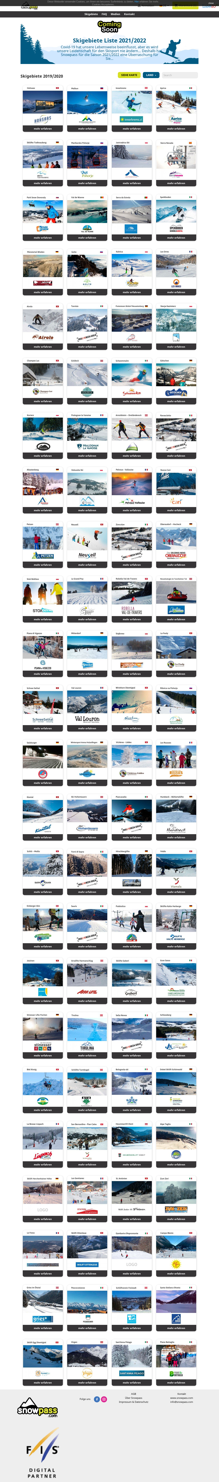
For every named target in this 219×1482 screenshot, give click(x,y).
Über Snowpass (133, 1397)
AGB (133, 1393)
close (211, 3)
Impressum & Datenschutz (133, 1401)
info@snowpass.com (181, 1401)
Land (150, 75)
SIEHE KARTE (129, 75)
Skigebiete (91, 14)
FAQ (104, 14)
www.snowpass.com (181, 1397)
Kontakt (129, 14)
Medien (115, 14)
